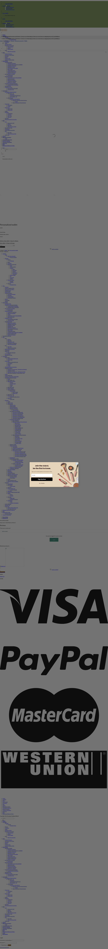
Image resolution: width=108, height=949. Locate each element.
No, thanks (41, 483)
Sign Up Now (42, 479)
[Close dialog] (77, 464)
